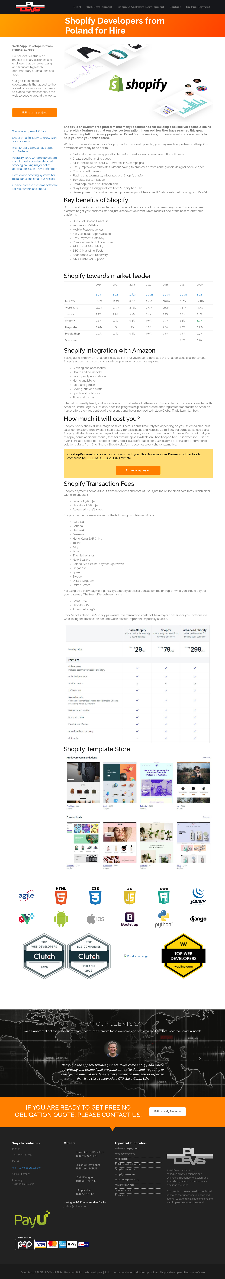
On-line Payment (198, 7)
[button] (25, 1066)
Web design (121, 1154)
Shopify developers (125, 1170)
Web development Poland (29, 131)
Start (77, 7)
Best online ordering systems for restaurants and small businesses (33, 177)
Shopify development (126, 1164)
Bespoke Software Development (141, 7)
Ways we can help (124, 1180)
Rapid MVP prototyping (127, 1175)
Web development (125, 1149)
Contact (175, 7)
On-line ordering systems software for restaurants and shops (35, 187)
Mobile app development (128, 1159)
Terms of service (123, 1185)
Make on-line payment (127, 1144)
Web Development (99, 7)
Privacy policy (122, 1190)
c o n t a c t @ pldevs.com (27, 1163)
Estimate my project (138, 470)
